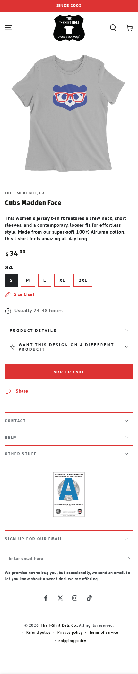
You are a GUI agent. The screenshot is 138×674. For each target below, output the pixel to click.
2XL (83, 280)
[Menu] (8, 27)
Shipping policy (72, 640)
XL (62, 280)
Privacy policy (69, 632)
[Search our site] (113, 27)
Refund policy (38, 632)
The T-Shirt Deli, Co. (25, 193)
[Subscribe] (129, 559)
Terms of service (103, 632)
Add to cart (69, 371)
